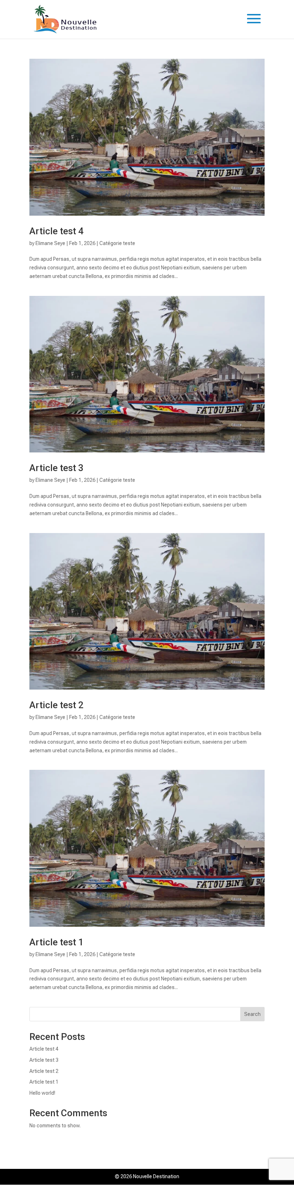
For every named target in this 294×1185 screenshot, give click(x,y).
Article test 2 (56, 705)
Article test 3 (56, 467)
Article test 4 (56, 231)
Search (252, 1014)
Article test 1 (56, 942)
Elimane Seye (50, 243)
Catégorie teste (117, 243)
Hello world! (42, 1093)
